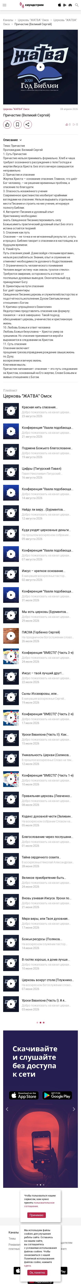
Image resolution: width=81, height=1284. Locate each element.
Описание (10, 140)
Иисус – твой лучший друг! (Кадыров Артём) (42, 675)
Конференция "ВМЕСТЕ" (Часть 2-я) (48, 714)
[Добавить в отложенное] (17, 124)
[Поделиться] (28, 124)
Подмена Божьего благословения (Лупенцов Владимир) (47, 450)
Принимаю (36, 1215)
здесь (27, 1265)
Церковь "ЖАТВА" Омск (33, 20)
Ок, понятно (37, 1272)
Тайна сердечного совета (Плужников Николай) (40, 859)
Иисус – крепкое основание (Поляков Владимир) (42, 573)
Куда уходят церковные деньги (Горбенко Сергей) (45, 532)
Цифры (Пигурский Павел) (41, 468)
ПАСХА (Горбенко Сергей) (41, 632)
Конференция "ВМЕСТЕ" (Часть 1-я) (48, 775)
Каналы (8, 20)
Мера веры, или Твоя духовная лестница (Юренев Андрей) (44, 920)
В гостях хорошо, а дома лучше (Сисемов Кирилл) (45, 961)
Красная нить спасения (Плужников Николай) (38, 409)
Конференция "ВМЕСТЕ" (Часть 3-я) (48, 653)
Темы (12, 1238)
